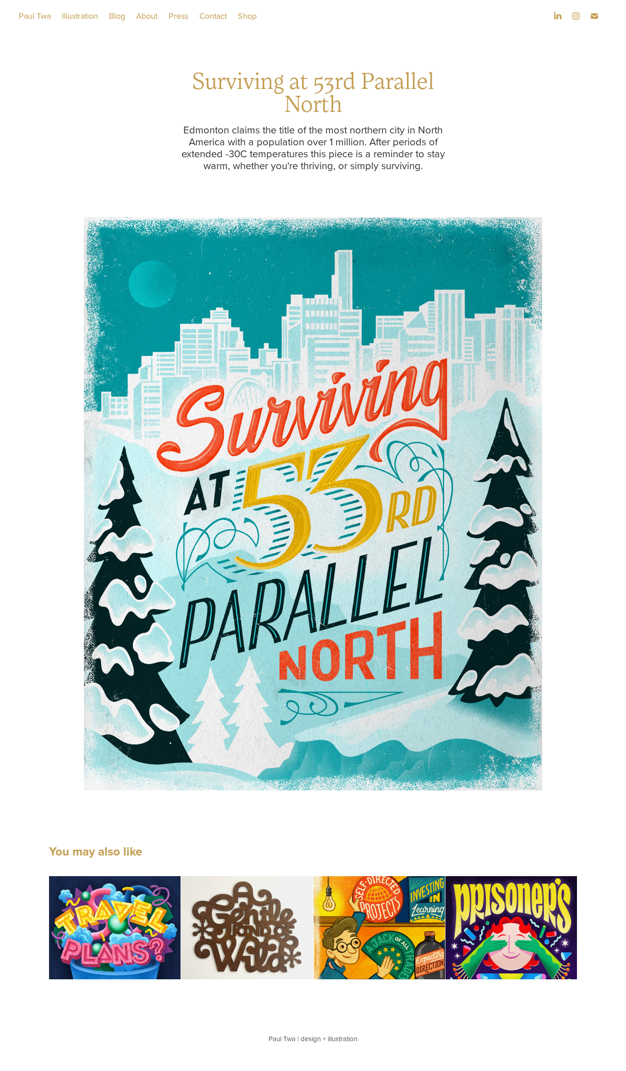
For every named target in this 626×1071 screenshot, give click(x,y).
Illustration (80, 16)
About (147, 16)
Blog (117, 16)
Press (178, 16)
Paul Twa (35, 16)
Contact (213, 16)
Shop (247, 16)
